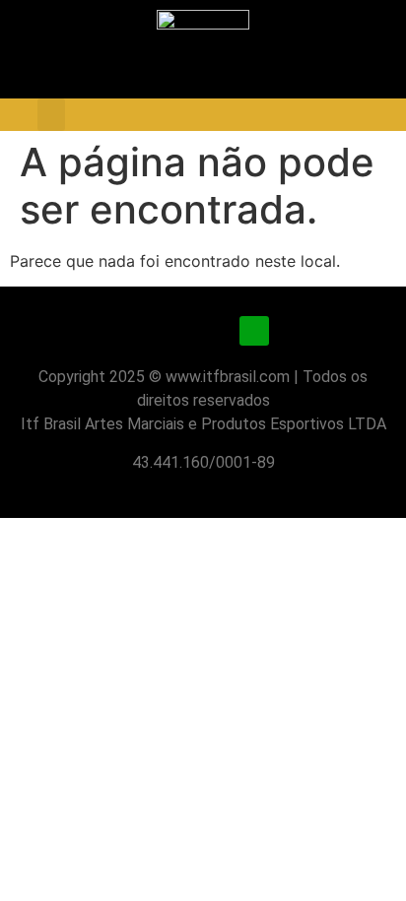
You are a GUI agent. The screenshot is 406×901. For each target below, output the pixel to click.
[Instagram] (152, 331)
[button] (51, 114)
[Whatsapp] (254, 331)
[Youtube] (203, 331)
